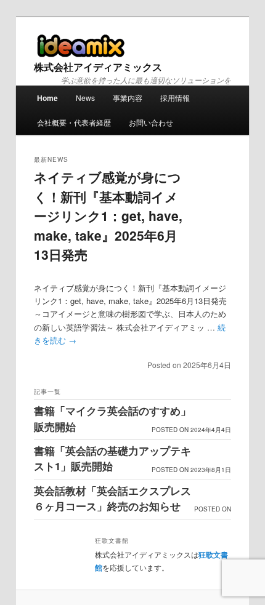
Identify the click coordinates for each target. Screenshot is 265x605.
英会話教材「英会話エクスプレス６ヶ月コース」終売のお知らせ (112, 498)
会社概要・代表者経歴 (74, 122)
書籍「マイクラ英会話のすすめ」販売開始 (112, 418)
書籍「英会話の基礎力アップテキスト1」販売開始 (112, 458)
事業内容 (127, 97)
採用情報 (175, 97)
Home (47, 97)
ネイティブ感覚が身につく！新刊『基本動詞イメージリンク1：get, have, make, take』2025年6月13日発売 (108, 215)
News (85, 97)
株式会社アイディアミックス (98, 67)
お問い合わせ (151, 122)
